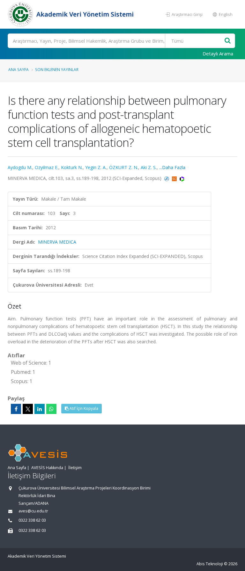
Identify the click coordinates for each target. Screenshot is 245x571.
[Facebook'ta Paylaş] (16, 409)
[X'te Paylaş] (28, 409)
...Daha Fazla (172, 167)
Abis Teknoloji (210, 564)
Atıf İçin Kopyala (83, 408)
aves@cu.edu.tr (33, 511)
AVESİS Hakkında (47, 467)
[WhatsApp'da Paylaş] (51, 409)
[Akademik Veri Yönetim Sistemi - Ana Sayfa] (21, 14)
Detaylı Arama (218, 53)
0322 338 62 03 (32, 520)
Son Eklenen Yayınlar (56, 69)
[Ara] (227, 41)
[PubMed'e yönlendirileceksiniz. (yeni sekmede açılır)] (167, 178)
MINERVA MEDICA (57, 242)
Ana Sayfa (18, 69)
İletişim (75, 467)
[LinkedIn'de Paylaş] (39, 409)
